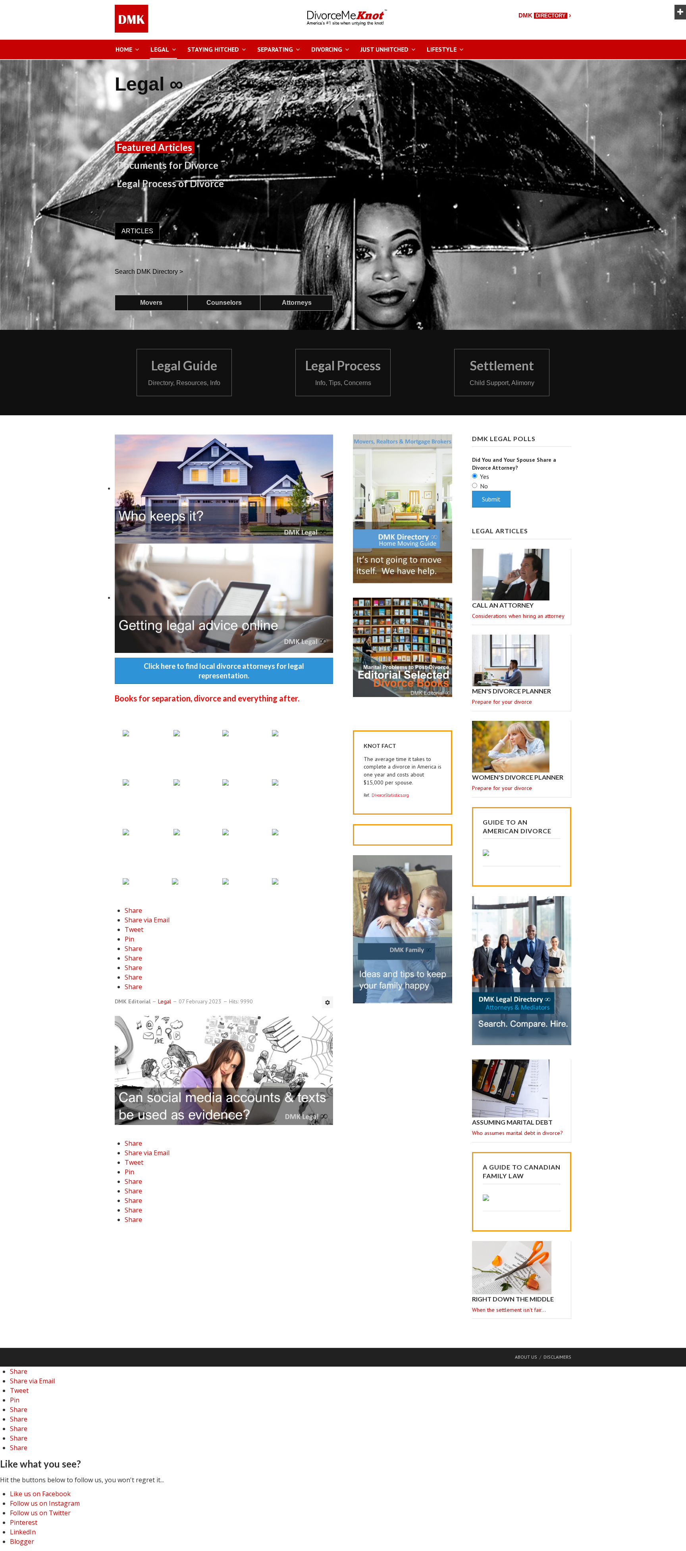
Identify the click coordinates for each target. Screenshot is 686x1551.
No (484, 486)
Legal (159, 49)
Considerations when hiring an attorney (518, 616)
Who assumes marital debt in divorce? (517, 1133)
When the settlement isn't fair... (509, 1309)
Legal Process (343, 365)
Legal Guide (184, 365)
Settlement (502, 365)
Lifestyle (442, 49)
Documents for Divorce (167, 165)
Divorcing (326, 49)
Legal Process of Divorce (170, 183)
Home (124, 49)
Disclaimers (557, 1357)
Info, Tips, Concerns (343, 383)
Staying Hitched (213, 49)
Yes (484, 476)
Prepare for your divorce (502, 701)
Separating (275, 49)
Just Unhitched (384, 49)
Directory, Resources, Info (184, 383)
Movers (151, 302)
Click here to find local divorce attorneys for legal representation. (224, 671)
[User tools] (327, 1002)
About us (526, 1357)
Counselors (224, 302)
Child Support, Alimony (502, 383)
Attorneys (297, 302)
